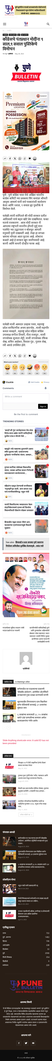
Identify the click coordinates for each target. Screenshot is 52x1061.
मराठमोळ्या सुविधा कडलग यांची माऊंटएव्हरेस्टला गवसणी (13, 629)
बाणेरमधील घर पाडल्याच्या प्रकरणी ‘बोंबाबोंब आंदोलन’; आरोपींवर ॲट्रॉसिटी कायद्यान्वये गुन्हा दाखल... (33, 841)
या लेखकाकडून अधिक (22, 682)
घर (3, 30)
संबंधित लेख (8, 682)
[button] (48, 24)
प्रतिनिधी (10, 54)
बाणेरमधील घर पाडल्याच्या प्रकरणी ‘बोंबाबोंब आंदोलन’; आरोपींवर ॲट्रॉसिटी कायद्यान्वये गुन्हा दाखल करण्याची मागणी (32, 692)
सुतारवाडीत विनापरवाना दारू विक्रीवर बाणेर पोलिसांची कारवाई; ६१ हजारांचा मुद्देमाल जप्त (32, 704)
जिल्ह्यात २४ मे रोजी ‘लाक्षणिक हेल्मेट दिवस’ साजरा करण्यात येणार (32, 764)
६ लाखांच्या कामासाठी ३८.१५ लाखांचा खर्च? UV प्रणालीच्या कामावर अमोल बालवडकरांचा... (33, 866)
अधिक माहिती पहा (25, 814)
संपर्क (26, 1053)
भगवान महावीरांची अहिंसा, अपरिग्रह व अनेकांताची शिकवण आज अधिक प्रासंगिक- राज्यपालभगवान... (33, 914)
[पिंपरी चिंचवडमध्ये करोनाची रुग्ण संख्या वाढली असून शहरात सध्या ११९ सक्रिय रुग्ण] (9, 901)
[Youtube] (33, 1043)
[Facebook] (18, 1043)
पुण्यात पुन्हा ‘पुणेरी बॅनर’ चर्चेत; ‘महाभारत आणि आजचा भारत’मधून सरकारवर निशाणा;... (33, 777)
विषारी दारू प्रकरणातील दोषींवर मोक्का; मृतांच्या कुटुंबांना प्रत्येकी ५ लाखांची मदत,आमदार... (33, 790)
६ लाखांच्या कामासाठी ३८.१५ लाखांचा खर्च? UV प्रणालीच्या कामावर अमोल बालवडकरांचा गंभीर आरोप (32, 717)
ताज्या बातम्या (12, 35)
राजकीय (9, 30)
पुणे (19, 35)
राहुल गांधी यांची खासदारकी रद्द (28, 885)
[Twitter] (26, 1043)
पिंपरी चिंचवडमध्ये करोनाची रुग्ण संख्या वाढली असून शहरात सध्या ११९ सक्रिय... (33, 900)
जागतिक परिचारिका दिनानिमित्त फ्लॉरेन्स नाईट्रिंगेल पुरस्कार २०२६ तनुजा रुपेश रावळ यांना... (32, 804)
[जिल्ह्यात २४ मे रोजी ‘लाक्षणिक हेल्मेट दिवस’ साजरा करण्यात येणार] (9, 766)
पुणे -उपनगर (25, 35)
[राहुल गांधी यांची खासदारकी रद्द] (9, 889)
